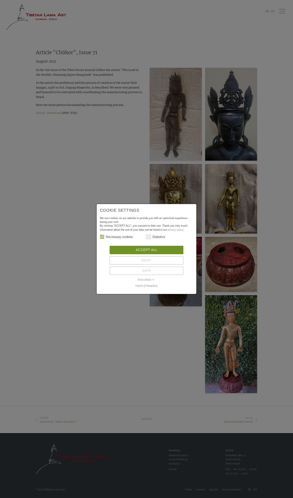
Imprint (139, 285)
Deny (146, 260)
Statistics (158, 237)
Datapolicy (152, 285)
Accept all (146, 250)
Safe (146, 270)
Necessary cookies (119, 237)
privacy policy (175, 229)
